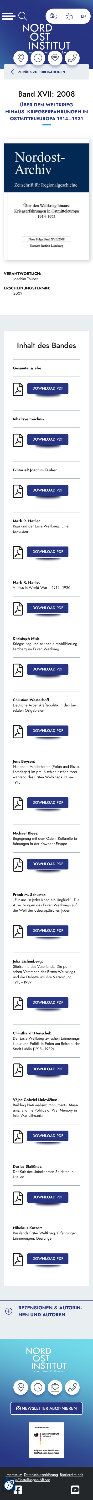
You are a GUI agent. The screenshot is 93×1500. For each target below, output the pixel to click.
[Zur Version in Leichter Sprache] (69, 16)
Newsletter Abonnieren (49, 1408)
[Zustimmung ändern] (9, 1484)
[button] (20, 58)
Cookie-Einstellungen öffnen (27, 1479)
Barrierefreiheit (71, 1474)
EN (83, 16)
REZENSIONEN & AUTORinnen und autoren (46, 1311)
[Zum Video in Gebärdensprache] (53, 16)
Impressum (13, 1474)
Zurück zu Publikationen (41, 72)
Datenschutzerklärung (41, 1474)
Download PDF (47, 388)
